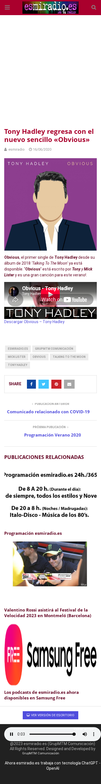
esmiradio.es (18, 348)
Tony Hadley (17, 365)
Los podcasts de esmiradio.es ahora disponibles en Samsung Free (41, 695)
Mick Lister (17, 356)
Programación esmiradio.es (33, 533)
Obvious (39, 356)
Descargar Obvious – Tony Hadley (34, 321)
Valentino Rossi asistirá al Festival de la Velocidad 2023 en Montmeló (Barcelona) (47, 612)
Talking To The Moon (69, 356)
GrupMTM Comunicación (54, 348)
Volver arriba (84, 729)
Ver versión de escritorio (52, 715)
